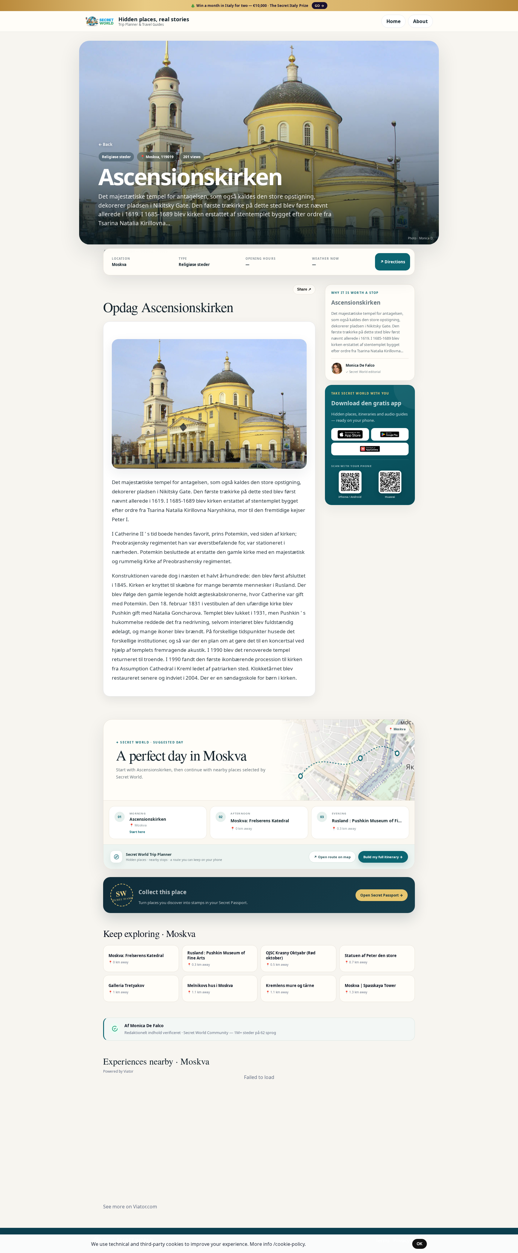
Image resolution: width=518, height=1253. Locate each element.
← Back (105, 144)
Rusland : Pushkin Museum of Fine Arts (372, 820)
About (420, 21)
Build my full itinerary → (383, 857)
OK (419, 1244)
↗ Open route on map (332, 857)
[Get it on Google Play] (390, 434)
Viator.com (145, 1206)
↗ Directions (392, 261)
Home (393, 21)
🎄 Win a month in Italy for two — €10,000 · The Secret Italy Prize (257, 5)
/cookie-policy (289, 1244)
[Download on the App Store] (350, 434)
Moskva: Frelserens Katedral (260, 820)
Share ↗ (304, 289)
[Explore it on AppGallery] (370, 449)
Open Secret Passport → (381, 895)
